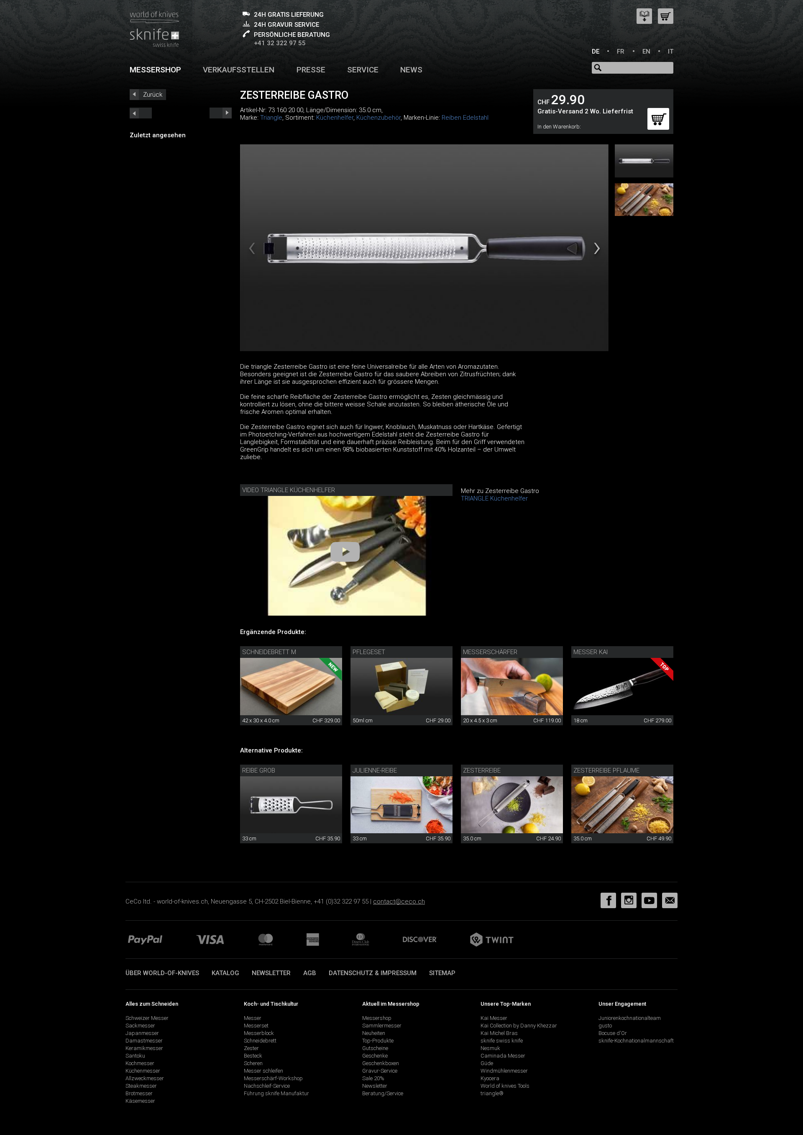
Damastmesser (144, 1040)
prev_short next (221, 113)
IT (670, 51)
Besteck (253, 1056)
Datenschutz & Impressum (373, 973)
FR (620, 51)
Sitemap (442, 973)
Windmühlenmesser (504, 1071)
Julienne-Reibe (375, 770)
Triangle (271, 117)
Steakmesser (141, 1086)
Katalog (225, 973)
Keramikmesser (144, 1048)
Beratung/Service (382, 1093)
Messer (252, 1018)
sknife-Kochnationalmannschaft (636, 1040)
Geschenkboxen (380, 1063)
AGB (309, 973)
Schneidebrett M (269, 652)
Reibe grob (258, 770)
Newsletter (271, 973)
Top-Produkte (378, 1040)
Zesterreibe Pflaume (606, 770)
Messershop (155, 69)
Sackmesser (140, 1025)
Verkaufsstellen (238, 69)
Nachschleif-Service (267, 1086)
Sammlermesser (382, 1025)
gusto (605, 1025)
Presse (311, 69)
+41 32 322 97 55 (280, 43)
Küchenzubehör (378, 117)
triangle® (492, 1093)
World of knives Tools (505, 1086)
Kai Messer (494, 1018)
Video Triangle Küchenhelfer (288, 490)
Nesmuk (490, 1048)
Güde (487, 1063)
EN (646, 51)
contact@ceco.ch (399, 901)
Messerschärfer (490, 652)
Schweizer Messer (147, 1018)
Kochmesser (139, 1063)
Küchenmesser (142, 1071)
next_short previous (141, 113)
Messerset (256, 1025)
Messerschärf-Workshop (273, 1078)
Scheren (253, 1063)
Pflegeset (369, 652)
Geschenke (375, 1056)
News (411, 69)
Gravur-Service (379, 1071)
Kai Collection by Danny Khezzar (519, 1025)
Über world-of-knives (162, 973)
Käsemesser (140, 1101)
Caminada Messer (503, 1056)
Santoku (135, 1056)
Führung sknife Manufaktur (276, 1093)
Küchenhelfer (334, 117)
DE (595, 51)
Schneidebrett (260, 1040)
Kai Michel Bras (499, 1033)
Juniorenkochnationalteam (629, 1018)
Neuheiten (373, 1033)
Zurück (152, 94)
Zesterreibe (482, 770)
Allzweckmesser (144, 1078)
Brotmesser (139, 1093)
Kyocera (490, 1078)
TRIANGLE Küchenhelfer (494, 498)
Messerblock (259, 1033)
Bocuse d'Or (612, 1033)
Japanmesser (142, 1033)
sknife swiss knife (502, 1040)
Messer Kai (590, 652)
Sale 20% (373, 1078)
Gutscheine (375, 1048)
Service (362, 69)
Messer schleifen (263, 1071)
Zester (251, 1048)
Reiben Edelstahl (465, 117)
